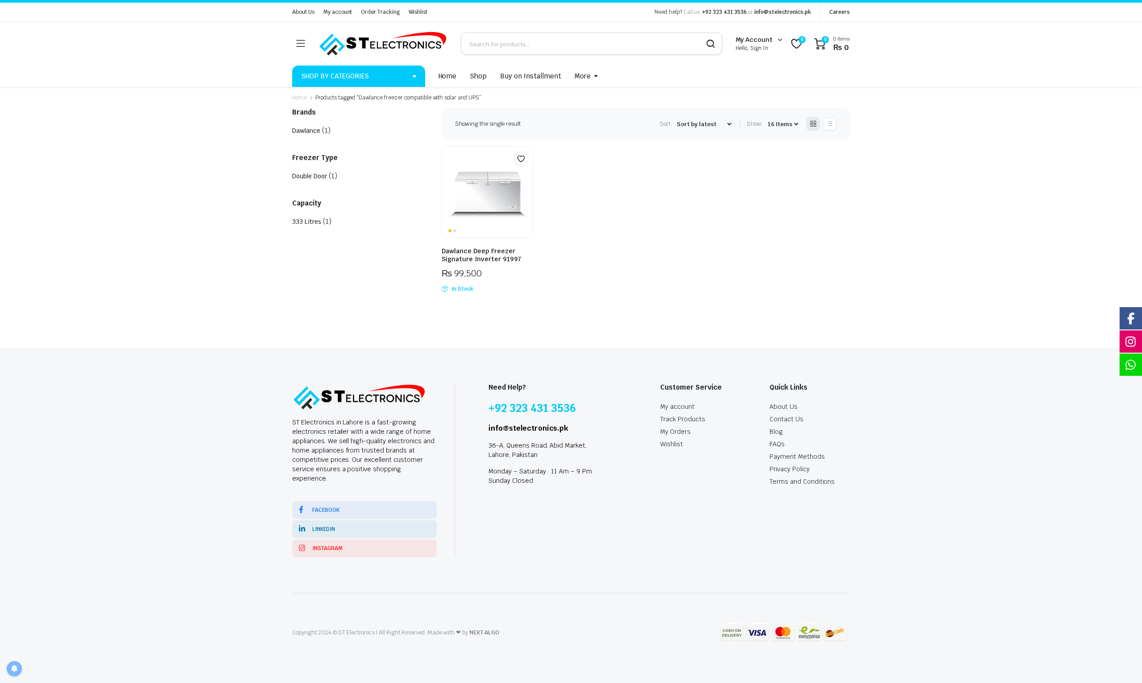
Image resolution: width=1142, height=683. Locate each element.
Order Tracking (380, 12)
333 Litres (306, 222)
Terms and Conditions (802, 481)
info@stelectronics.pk (782, 12)
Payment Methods (797, 457)
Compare (525, 176)
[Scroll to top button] (1122, 663)
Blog (776, 432)
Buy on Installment (530, 76)
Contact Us (786, 419)
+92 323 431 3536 (724, 12)
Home (448, 76)
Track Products (682, 419)
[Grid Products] (813, 124)
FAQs (777, 444)
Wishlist (418, 12)
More (583, 76)
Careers (839, 12)
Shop (478, 76)
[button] (521, 158)
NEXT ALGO (484, 632)
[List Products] (829, 124)
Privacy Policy (790, 469)
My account (337, 12)
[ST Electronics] (382, 44)
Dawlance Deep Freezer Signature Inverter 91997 (481, 255)
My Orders (675, 432)
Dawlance (306, 131)
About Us (303, 12)
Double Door (309, 176)
